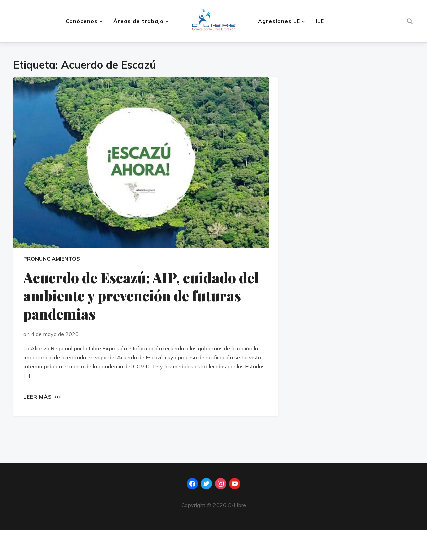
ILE (320, 21)
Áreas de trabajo (138, 21)
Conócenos (82, 21)
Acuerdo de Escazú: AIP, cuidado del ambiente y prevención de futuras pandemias (141, 295)
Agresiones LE (279, 21)
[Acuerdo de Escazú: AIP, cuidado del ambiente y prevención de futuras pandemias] (145, 162)
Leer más (37, 396)
